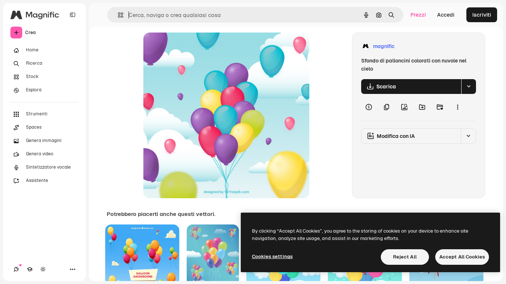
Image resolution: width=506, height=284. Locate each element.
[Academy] (30, 269)
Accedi (446, 14)
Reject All (405, 257)
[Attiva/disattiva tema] (43, 269)
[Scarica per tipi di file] (468, 86)
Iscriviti (481, 14)
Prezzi (418, 14)
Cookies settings (272, 256)
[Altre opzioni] (457, 107)
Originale (192, 46)
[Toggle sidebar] (73, 15)
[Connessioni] (16, 269)
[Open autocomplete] (117, 15)
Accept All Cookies (462, 257)
